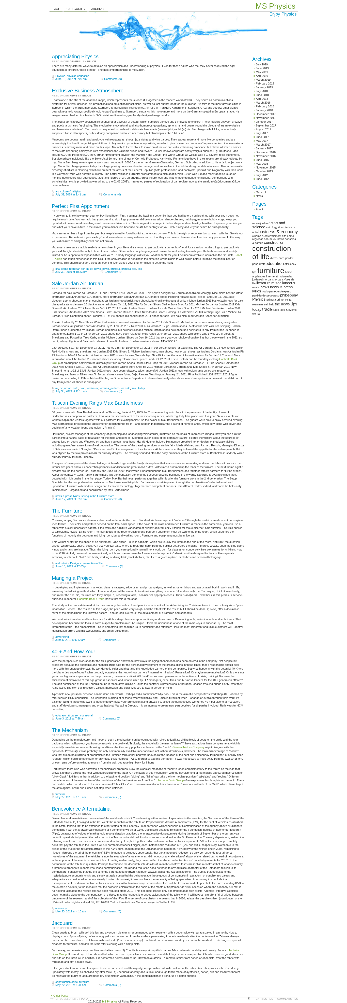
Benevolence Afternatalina (81, 809)
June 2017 (262, 136)
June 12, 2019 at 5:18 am (71, 499)
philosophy (289, 295)
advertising (62, 636)
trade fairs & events (285, 309)
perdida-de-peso (262, 295)
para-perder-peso (280, 291)
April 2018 (262, 98)
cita (57, 268)
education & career (66, 715)
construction (274, 243)
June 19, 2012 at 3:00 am (71, 78)
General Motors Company (188, 747)
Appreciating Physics (75, 56)
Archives (98, 8)
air (56, 388)
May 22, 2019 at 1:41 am (70, 984)
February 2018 (265, 106)
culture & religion (70, 191)
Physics (60, 75)
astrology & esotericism (280, 227)
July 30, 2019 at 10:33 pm (71, 271)
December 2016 (266, 152)
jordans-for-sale (120, 388)
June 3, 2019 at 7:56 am (70, 718)
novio (105, 268)
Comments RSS (287, 998)
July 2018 (262, 91)
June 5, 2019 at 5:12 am (70, 639)
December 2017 (266, 114)
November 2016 (266, 156)
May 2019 (262, 72)
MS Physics (275, 6)
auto (75, 388)
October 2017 (264, 121)
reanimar (257, 304)
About (259, 209)
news (264, 287)
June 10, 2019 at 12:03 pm (71, 566)
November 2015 (266, 167)
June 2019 (262, 68)
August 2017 (263, 129)
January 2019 (264, 87)
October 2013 (264, 171)
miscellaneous (283, 283)
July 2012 (262, 175)
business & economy (278, 231)
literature (263, 283)
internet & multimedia (279, 276)
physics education (78, 75)
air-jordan (65, 388)
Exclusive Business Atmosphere (87, 90)
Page (56, 8)
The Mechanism (70, 730)
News (73, 95)
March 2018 (263, 102)
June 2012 (262, 178)
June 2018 (262, 94)
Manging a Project (72, 578)
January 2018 (264, 110)
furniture (60, 794)
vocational (86, 715)
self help (269, 304)
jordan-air (92, 388)
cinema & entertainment (266, 235)
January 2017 (264, 148)
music (256, 287)
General (76, 61)
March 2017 (263, 144)
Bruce (91, 61)
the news (282, 304)
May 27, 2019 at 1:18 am (70, 797)
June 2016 (262, 159)
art (57, 191)
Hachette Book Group (90, 598)
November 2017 (266, 117)
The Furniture (67, 511)
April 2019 (262, 75)
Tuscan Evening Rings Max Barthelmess (97, 403)
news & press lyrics (67, 496)
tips (140, 268)
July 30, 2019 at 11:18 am (71, 391)
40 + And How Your (73, 651)
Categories (76, 8)
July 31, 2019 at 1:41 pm (70, 194)
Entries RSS (264, 998)
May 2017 (262, 140)
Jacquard (62, 923)
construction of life (91, 563)
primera (115, 268)
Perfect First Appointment (80, 206)
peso (276, 295)
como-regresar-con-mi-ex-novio (81, 268)
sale (134, 388)
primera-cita (128, 268)
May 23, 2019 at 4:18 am (70, 911)
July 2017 (262, 133)
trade (267, 309)
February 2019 (265, 83)
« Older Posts (59, 995)
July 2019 (262, 64)
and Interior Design (67, 563)
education (274, 263)
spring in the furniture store (97, 496)
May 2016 (262, 163)
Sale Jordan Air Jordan (77, 283)
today (141, 388)
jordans (104, 388)
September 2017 (266, 125)
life (254, 283)
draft (82, 388)
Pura (84, 998)
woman (256, 313)
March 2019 (263, 79)
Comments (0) (113, 78)
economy (61, 908)
